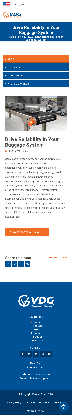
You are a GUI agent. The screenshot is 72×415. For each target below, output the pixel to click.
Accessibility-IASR (36, 410)
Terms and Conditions (37, 402)
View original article (24, 231)
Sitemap (57, 402)
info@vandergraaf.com (41, 378)
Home (12, 36)
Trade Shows (15, 75)
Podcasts (13, 67)
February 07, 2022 (19, 150)
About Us (37, 336)
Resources (37, 333)
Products (37, 325)
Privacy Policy (13, 402)
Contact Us (37, 340)
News (30, 36)
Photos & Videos (18, 84)
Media (21, 36)
